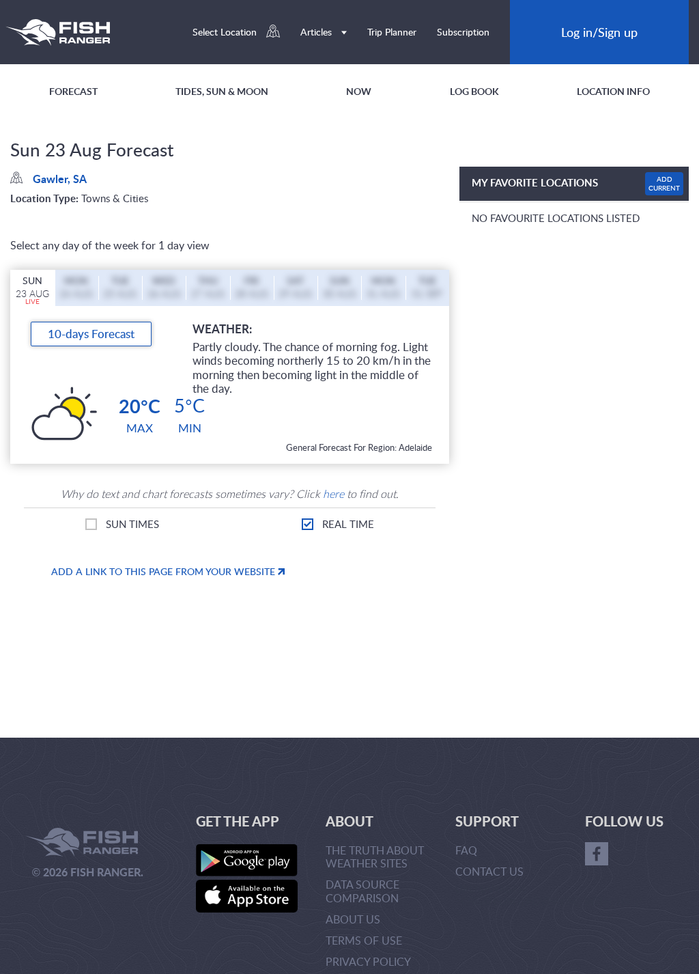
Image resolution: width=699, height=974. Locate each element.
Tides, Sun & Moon (221, 91)
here (333, 493)
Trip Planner (391, 31)
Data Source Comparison (362, 891)
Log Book (474, 91)
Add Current (664, 183)
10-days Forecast (91, 334)
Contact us (489, 871)
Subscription (463, 31)
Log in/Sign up (599, 31)
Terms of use (364, 940)
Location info (613, 91)
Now (358, 91)
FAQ (466, 850)
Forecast (73, 91)
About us (353, 919)
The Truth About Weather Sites (375, 857)
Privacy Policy (368, 961)
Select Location (225, 31)
